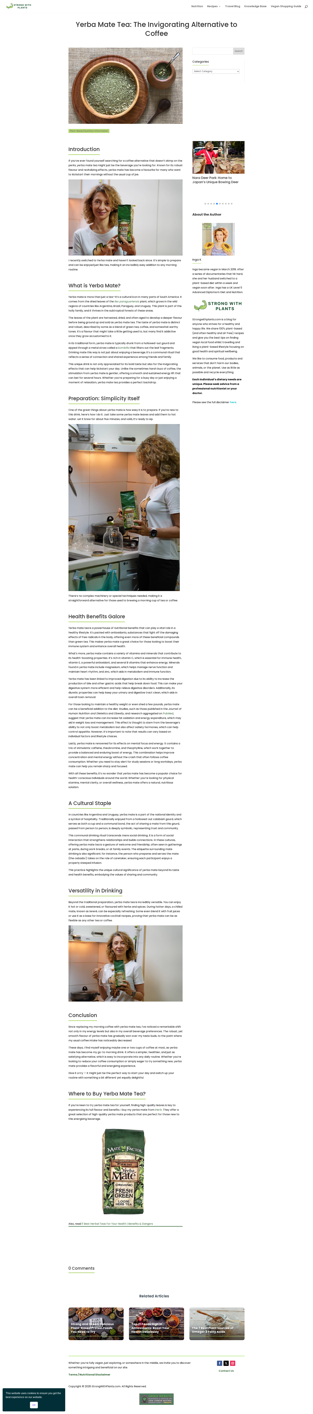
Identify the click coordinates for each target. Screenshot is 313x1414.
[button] (205, 204)
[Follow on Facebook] (219, 1363)
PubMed (168, 713)
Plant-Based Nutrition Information (89, 131)
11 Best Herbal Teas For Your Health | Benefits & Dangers (117, 1224)
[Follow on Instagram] (232, 1363)
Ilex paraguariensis (126, 301)
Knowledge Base (255, 6)
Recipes (212, 6)
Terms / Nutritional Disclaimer (89, 1374)
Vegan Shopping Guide (286, 6)
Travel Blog (232, 6)
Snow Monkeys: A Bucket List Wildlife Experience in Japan (218, 179)
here (233, 402)
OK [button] (34, 1405)
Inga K (196, 260)
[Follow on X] (226, 1363)
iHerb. (158, 1110)
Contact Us (226, 1371)
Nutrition (197, 6)
